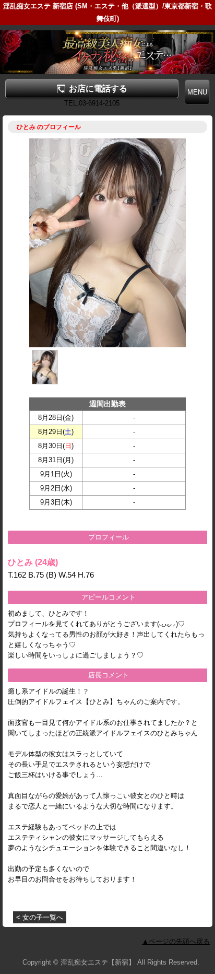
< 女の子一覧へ (39, 917)
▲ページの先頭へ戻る (176, 941)
